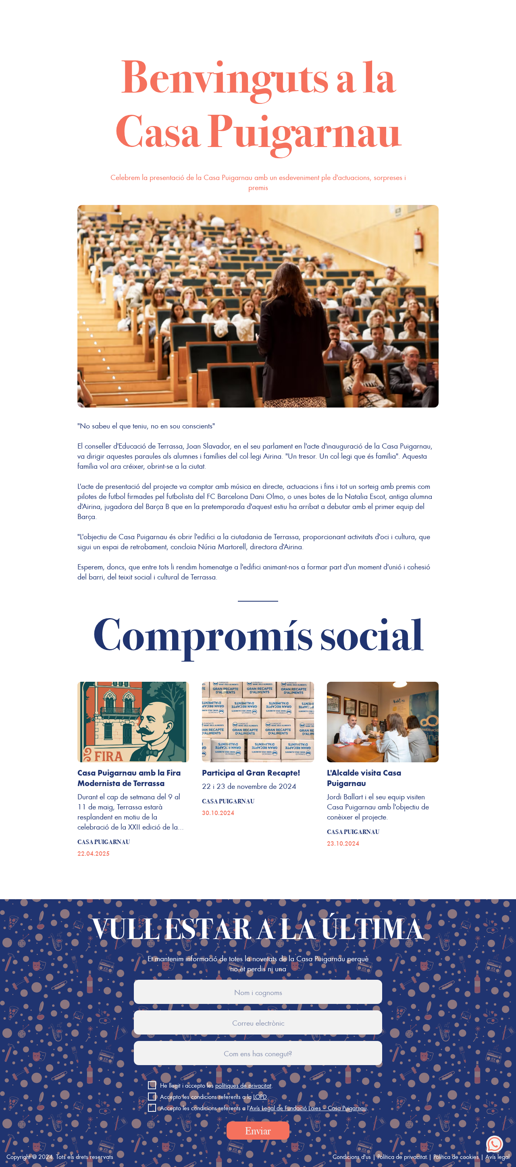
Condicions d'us (352, 1157)
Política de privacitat (402, 1157)
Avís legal (497, 1157)
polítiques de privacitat (243, 1085)
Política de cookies (456, 1157)
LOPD (260, 1097)
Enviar (258, 1131)
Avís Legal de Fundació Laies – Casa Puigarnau (308, 1108)
